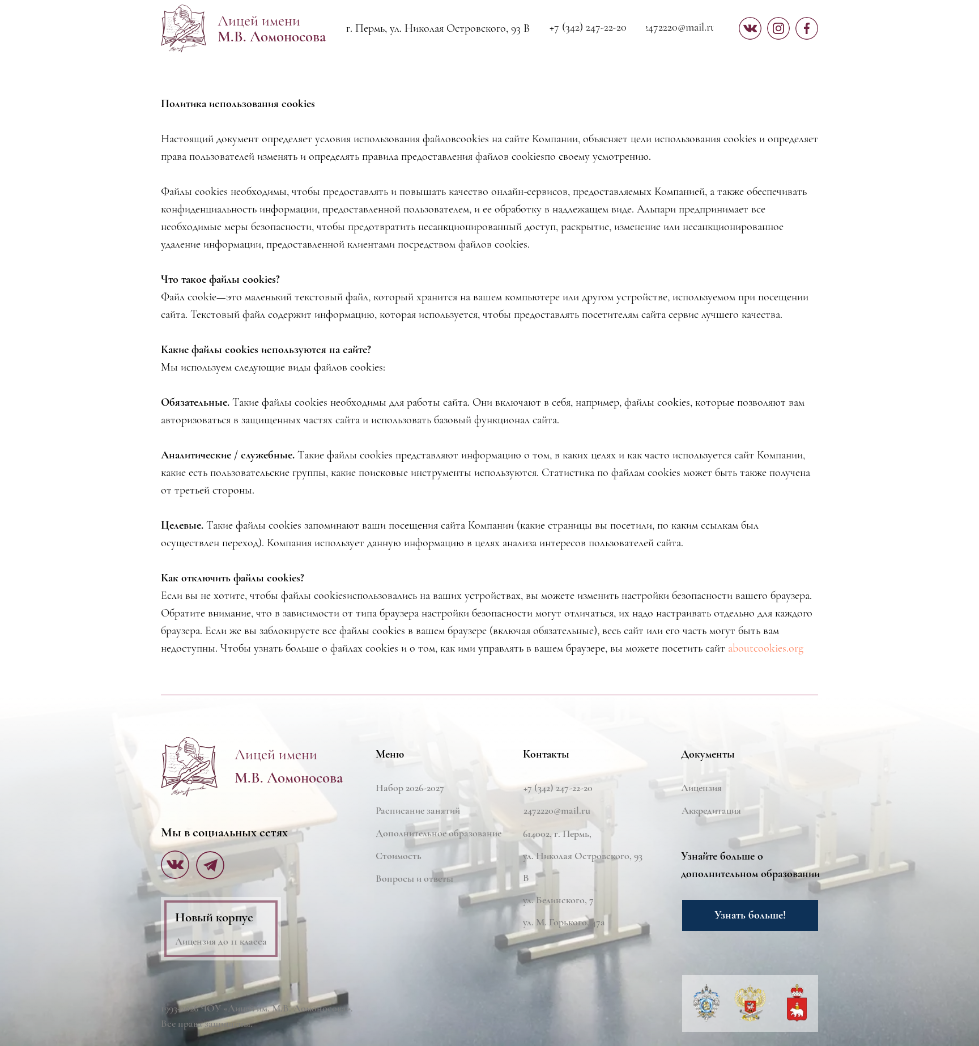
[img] (189, 767)
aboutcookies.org (765, 648)
